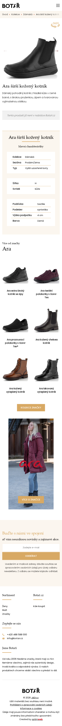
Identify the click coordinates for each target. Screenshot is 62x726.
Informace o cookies (31, 708)
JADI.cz (35, 697)
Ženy (5, 606)
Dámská (27, 14)
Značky (6, 613)
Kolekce (15, 14)
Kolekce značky (31, 407)
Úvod (5, 14)
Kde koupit (39, 606)
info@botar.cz (15, 638)
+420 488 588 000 (17, 634)
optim (37, 719)
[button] (57, 51)
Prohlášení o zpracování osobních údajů (31, 704)
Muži (4, 610)
